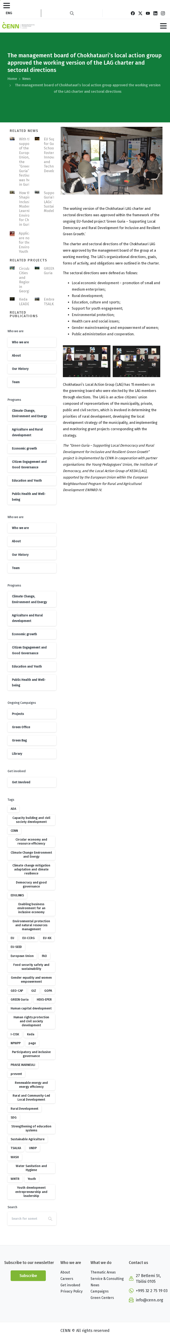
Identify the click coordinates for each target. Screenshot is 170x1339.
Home (12, 79)
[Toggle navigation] (6, 5)
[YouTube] (148, 13)
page (32, 1043)
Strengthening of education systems (31, 1128)
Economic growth (24, 448)
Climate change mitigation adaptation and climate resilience (31, 869)
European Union (22, 956)
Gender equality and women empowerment (31, 980)
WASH (15, 1157)
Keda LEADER (25, 301)
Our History (20, 369)
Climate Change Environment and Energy (31, 855)
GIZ (33, 991)
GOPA (48, 991)
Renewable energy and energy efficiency (31, 1085)
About (16, 355)
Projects (18, 714)
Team (16, 382)
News (26, 79)
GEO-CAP (17, 991)
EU (12, 938)
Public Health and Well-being (29, 496)
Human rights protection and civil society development (31, 1021)
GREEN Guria (49, 270)
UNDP (33, 1148)
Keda (30, 1034)
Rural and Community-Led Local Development (31, 1098)
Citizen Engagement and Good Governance (29, 464)
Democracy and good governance (31, 884)
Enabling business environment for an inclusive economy (31, 908)
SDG (14, 1117)
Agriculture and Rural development (27, 432)
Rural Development (24, 1109)
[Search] (72, 13)
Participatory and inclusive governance (31, 1054)
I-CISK (15, 1034)
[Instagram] (163, 13)
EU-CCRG (28, 938)
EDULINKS (17, 895)
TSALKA (16, 1148)
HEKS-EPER (44, 999)
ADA (13, 809)
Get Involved (21, 782)
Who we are (20, 342)
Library (17, 754)
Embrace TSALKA (51, 301)
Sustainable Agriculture (27, 1139)
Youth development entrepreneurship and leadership (31, 1192)
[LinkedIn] (155, 13)
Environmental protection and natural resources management (31, 925)
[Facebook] (133, 13)
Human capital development (31, 1008)
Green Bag (19, 740)
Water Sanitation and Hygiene (31, 1168)
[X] (140, 13)
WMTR (15, 1179)
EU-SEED (16, 947)
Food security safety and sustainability (31, 967)
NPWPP (16, 1043)
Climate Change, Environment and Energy (29, 413)
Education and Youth (27, 480)
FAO (44, 956)
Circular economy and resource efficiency (31, 841)
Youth (32, 1179)
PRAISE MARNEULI (23, 1065)
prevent (16, 1074)
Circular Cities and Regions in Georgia (25, 279)
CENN (14, 831)
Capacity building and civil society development (31, 820)
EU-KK (47, 938)
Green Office (21, 727)
